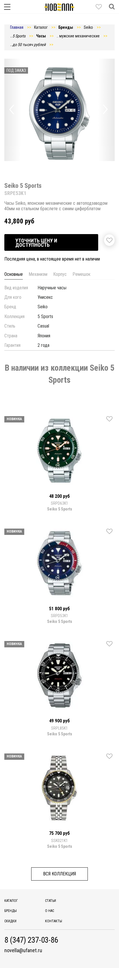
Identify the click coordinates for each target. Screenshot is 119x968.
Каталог (11, 901)
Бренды (10, 911)
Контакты (53, 921)
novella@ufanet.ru (23, 950)
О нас (49, 911)
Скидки (10, 921)
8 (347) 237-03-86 (31, 940)
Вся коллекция (59, 874)
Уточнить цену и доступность (36, 243)
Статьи (50, 901)
